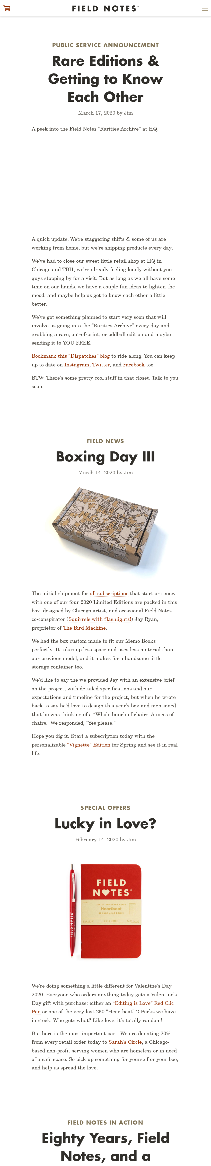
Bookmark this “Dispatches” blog (71, 356)
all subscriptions (109, 593)
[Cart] (6, 8)
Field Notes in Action (106, 1122)
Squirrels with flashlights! (99, 619)
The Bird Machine (84, 628)
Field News (105, 441)
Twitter (101, 365)
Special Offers (105, 807)
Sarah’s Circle (125, 1042)
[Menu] (205, 10)
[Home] (105, 8)
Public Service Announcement (105, 45)
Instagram (76, 365)
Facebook (134, 365)
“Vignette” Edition (88, 745)
